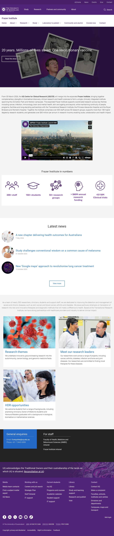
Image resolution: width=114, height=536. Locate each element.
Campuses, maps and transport (99, 508)
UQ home (78, 2)
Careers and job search (34, 487)
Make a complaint (98, 490)
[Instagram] (26, 517)
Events (94, 2)
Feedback (56, 530)
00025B (51, 524)
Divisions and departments (96, 502)
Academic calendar (54, 494)
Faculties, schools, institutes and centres (99, 495)
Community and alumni (73, 23)
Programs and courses (56, 490)
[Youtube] (20, 517)
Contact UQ (95, 487)
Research (37, 9)
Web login (108, 517)
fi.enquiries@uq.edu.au (21, 440)
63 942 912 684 (35, 524)
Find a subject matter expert (11, 491)
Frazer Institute (9, 18)
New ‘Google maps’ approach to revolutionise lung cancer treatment (55, 266)
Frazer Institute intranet (52, 449)
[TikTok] (31, 517)
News (86, 2)
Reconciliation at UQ (34, 471)
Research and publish (77, 497)
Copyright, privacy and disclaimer (14, 530)
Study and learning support (76, 491)
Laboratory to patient (51, 23)
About (73, 9)
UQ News (6, 497)
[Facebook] (4, 517)
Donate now (91, 23)
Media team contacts (11, 487)
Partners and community (56, 9)
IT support (29, 498)
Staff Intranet (30, 494)
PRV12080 (65, 524)
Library (71, 487)
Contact (109, 2)
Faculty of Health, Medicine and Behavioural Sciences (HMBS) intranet (55, 442)
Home (4, 23)
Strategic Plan (30, 490)
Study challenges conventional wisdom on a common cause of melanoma (58, 250)
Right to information (44, 530)
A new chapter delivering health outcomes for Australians (49, 235)
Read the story (10, 59)
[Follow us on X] (15, 517)
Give (101, 2)
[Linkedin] (10, 517)
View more (57, 283)
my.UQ (49, 487)
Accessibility (31, 530)
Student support (53, 498)
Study (26, 9)
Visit (70, 501)
